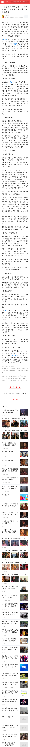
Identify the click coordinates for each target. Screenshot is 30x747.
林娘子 (5, 39)
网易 (2, 2)
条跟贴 (14, 399)
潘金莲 (12, 82)
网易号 (8, 2)
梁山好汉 (15, 355)
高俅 (6, 311)
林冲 (19, 46)
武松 (6, 84)
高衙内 (15, 44)
